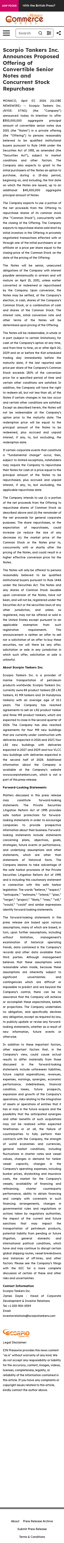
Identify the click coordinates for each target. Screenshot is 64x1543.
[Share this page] (58, 33)
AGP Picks (9, 5)
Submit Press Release (32, 1529)
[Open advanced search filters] (49, 33)
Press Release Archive (38, 1521)
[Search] (40, 33)
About (15, 1521)
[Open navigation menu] (6, 33)
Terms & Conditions (32, 1537)
